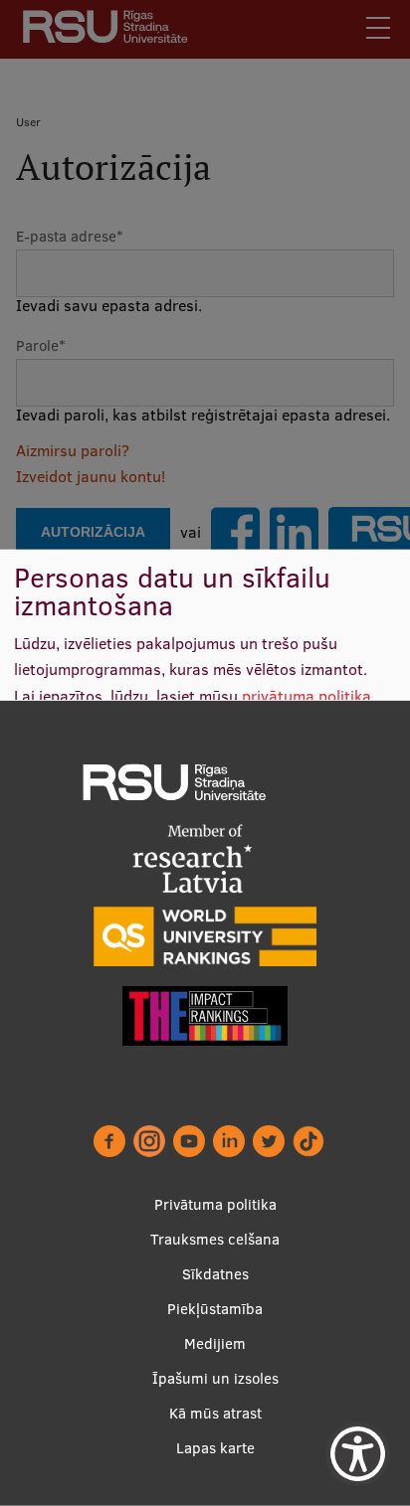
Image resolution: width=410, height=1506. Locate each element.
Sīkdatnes (215, 1273)
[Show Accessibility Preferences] (357, 1454)
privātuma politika (306, 696)
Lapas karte (215, 1447)
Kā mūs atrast (215, 1413)
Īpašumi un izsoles (215, 1378)
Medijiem (215, 1343)
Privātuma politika (215, 1204)
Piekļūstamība (215, 1308)
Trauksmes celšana (215, 1239)
